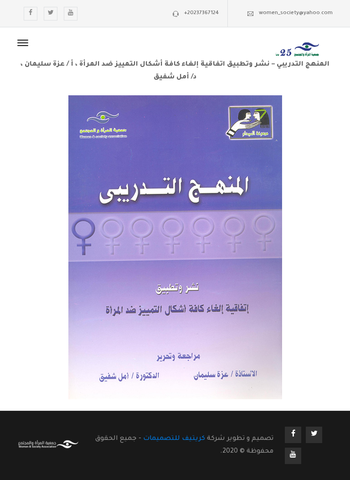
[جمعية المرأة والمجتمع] (297, 50)
